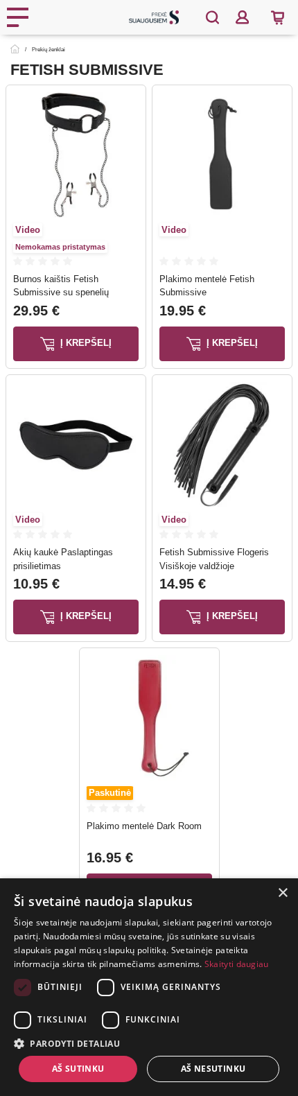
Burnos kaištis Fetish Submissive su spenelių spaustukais (61, 292)
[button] (149, 1043)
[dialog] (149, 987)
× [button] (282, 893)
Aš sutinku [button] (78, 1069)
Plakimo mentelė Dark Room (144, 826)
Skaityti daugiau (236, 964)
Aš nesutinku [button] (213, 1069)
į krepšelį (85, 343)
